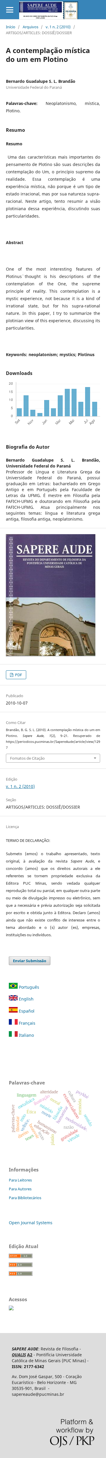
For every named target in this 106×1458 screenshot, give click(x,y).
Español (26, 1011)
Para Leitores (20, 1180)
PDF (18, 674)
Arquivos (30, 26)
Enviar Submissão (29, 960)
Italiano (26, 1035)
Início (10, 26)
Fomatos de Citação (27, 758)
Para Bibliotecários (25, 1197)
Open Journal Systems (30, 1222)
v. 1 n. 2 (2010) (58, 26)
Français (26, 1023)
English (26, 999)
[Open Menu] (9, 9)
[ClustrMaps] (11, 1308)
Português (29, 987)
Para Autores (20, 1189)
